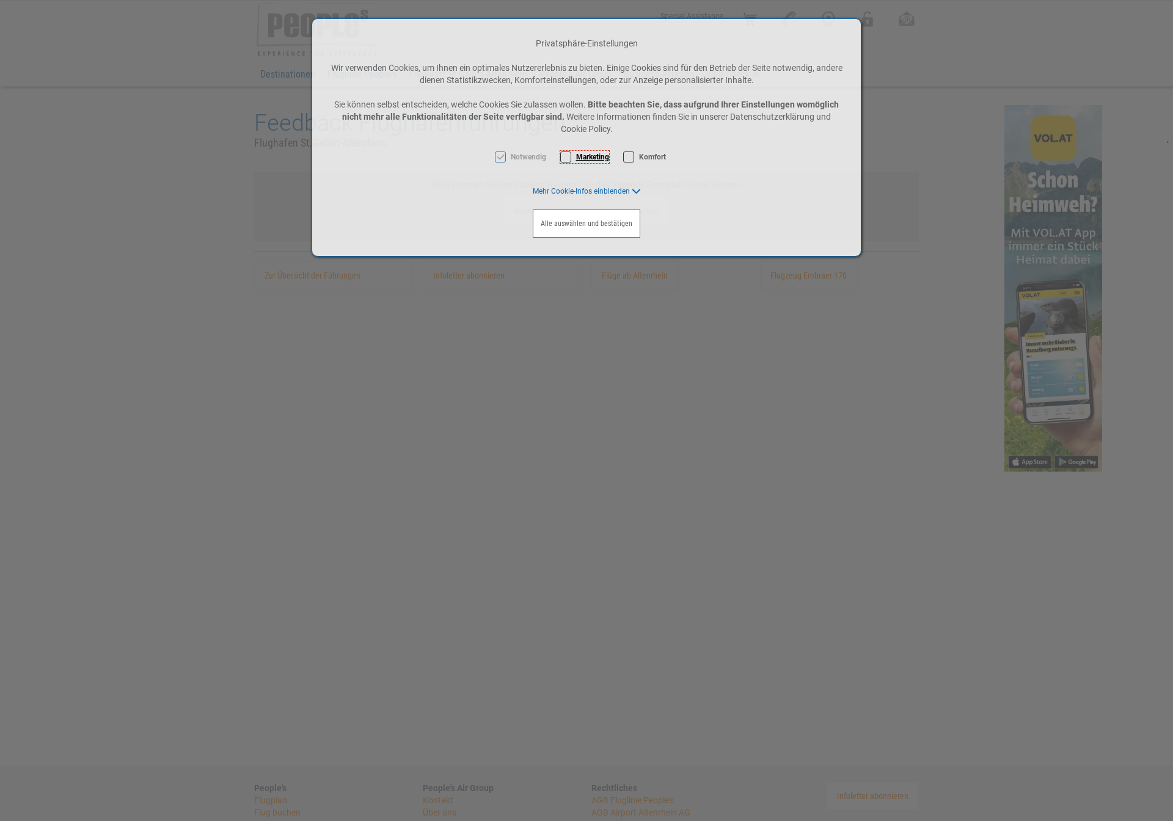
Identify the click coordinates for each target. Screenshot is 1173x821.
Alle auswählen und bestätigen (586, 223)
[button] (587, 191)
